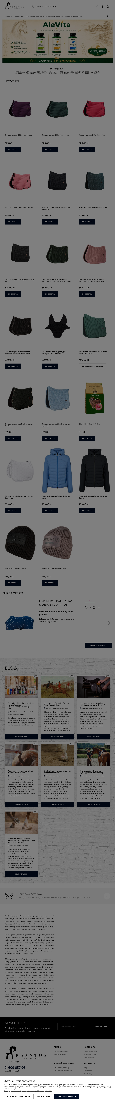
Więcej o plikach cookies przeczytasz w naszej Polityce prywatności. (28, 1091)
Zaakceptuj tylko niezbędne (18, 1096)
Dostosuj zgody (44, 1096)
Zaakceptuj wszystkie (67, 1096)
